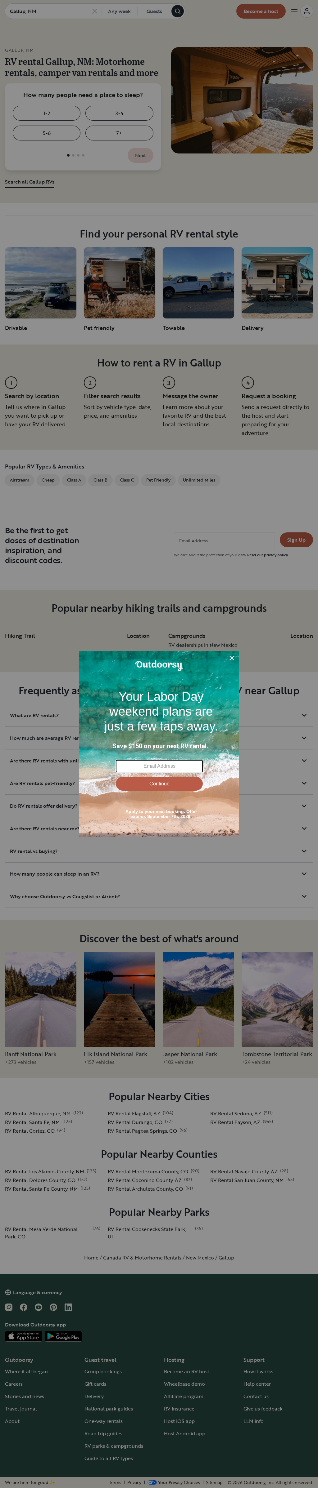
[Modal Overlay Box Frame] (159, 744)
